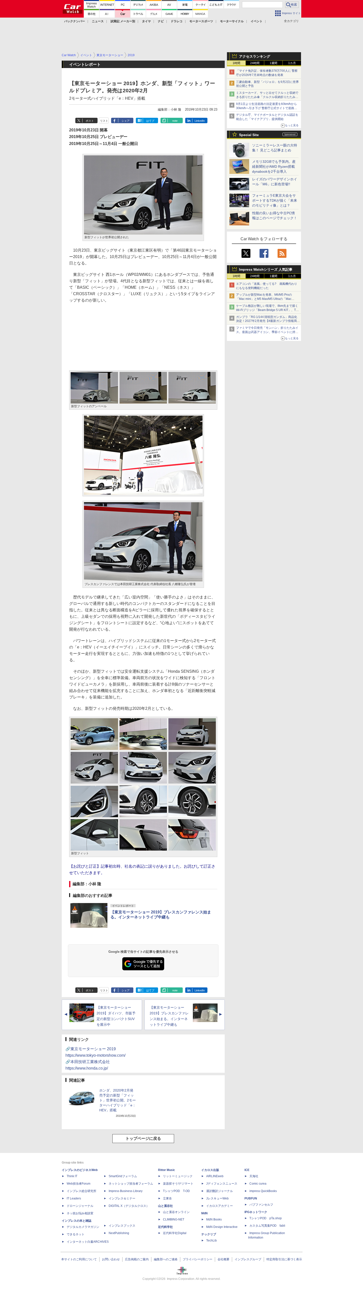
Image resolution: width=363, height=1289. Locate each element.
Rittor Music (166, 1170)
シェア (125, 120)
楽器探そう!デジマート (178, 1183)
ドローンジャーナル (80, 1206)
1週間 (273, 63)
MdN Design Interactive (222, 1227)
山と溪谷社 (165, 1206)
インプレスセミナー (122, 1198)
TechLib (211, 1240)
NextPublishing (119, 1233)
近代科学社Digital (174, 1233)
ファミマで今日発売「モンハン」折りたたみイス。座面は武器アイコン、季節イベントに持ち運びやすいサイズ (267, 332)
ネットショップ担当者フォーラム (131, 1183)
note (175, 120)
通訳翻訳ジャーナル (219, 1191)
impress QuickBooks (263, 1191)
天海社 (253, 1176)
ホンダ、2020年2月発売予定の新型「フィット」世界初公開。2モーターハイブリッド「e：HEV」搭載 (117, 1100)
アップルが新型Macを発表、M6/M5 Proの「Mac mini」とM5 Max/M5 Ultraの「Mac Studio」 (264, 299)
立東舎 (167, 1198)
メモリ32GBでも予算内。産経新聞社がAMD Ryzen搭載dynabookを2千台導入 (274, 166)
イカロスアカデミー (219, 1206)
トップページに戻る (143, 1138)
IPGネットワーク (255, 1212)
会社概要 (223, 1259)
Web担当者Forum (78, 1183)
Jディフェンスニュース (221, 1183)
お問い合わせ (111, 1259)
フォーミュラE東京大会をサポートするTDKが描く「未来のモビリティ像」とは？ (274, 200)
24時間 (255, 63)
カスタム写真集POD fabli (267, 1225)
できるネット (75, 1234)
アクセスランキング (254, 56)
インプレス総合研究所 (81, 1191)
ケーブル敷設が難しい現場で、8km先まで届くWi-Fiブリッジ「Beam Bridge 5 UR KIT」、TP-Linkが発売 (267, 310)
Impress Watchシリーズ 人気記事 (265, 269)
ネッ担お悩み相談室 (80, 1213)
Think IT (72, 1176)
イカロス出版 (210, 1170)
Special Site (249, 135)
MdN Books (214, 1219)
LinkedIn (200, 120)
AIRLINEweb (214, 1176)
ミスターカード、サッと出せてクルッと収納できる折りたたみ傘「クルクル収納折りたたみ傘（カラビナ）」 (267, 97)
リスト (104, 120)
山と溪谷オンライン (176, 1212)
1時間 (236, 63)
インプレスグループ (248, 1259)
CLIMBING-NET (173, 1219)
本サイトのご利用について (79, 1259)
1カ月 (292, 63)
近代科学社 (165, 1227)
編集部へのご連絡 (166, 1259)
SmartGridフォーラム (123, 1176)
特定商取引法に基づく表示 (284, 1259)
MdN (204, 1213)
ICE (246, 1170)
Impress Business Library (125, 1191)
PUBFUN (250, 1198)
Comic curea (257, 1183)
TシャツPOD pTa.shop (265, 1218)
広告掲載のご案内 (137, 1259)
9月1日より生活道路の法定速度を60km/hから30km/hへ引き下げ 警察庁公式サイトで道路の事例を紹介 (266, 108)
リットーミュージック (178, 1176)
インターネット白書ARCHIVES (88, 1241)
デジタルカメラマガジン (83, 1227)
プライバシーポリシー (197, 1259)
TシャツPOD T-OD (176, 1191)
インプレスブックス (122, 1225)
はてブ (150, 120)
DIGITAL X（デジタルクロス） (129, 1206)
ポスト (90, 120)
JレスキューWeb (217, 1198)
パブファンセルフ (261, 1204)
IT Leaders (74, 1198)
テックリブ (208, 1234)
